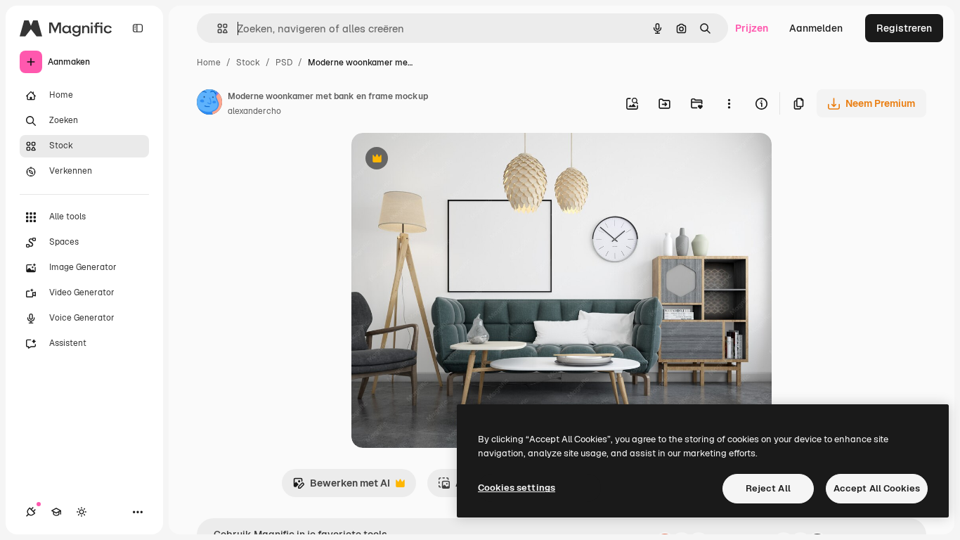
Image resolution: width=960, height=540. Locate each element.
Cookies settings (516, 488)
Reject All (768, 488)
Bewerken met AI (341, 487)
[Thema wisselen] (81, 512)
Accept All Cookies (876, 488)
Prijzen (751, 28)
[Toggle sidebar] (138, 28)
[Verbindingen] (31, 512)
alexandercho (254, 111)
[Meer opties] (729, 103)
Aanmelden (816, 28)
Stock (248, 62)
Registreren (904, 28)
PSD (283, 62)
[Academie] (56, 512)
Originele (444, 160)
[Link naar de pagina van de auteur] (209, 104)
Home (209, 62)
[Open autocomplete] (216, 28)
